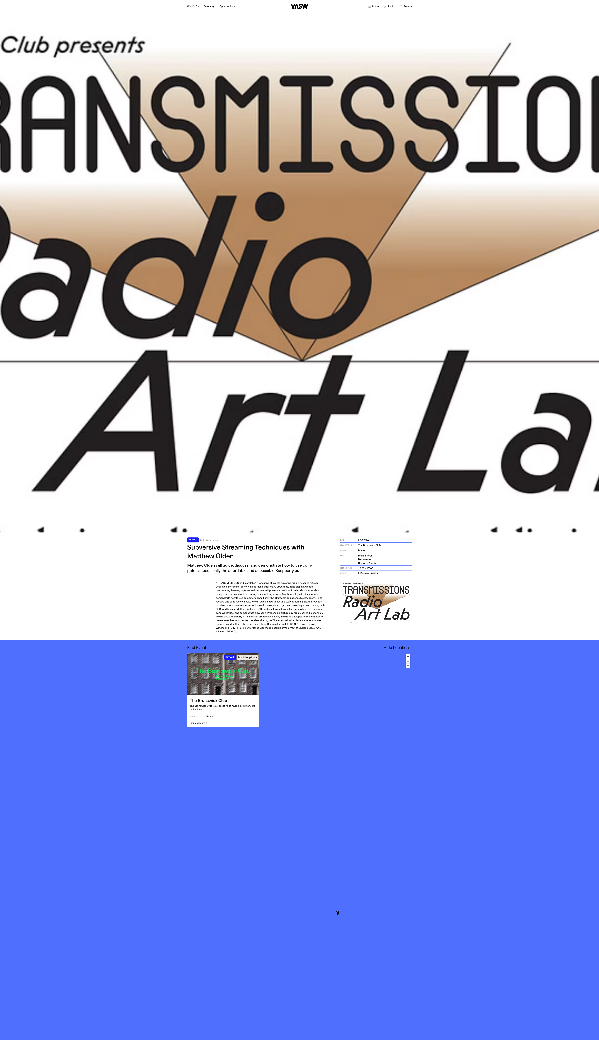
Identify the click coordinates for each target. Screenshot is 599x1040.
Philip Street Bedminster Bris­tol (367, 559)
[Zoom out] (408, 661)
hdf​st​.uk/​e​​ (368, 573)
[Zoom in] (408, 656)
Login (391, 6)
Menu (375, 6)
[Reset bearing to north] (408, 665)
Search (408, 6)
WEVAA (192, 540)
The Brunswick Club (369, 545)
